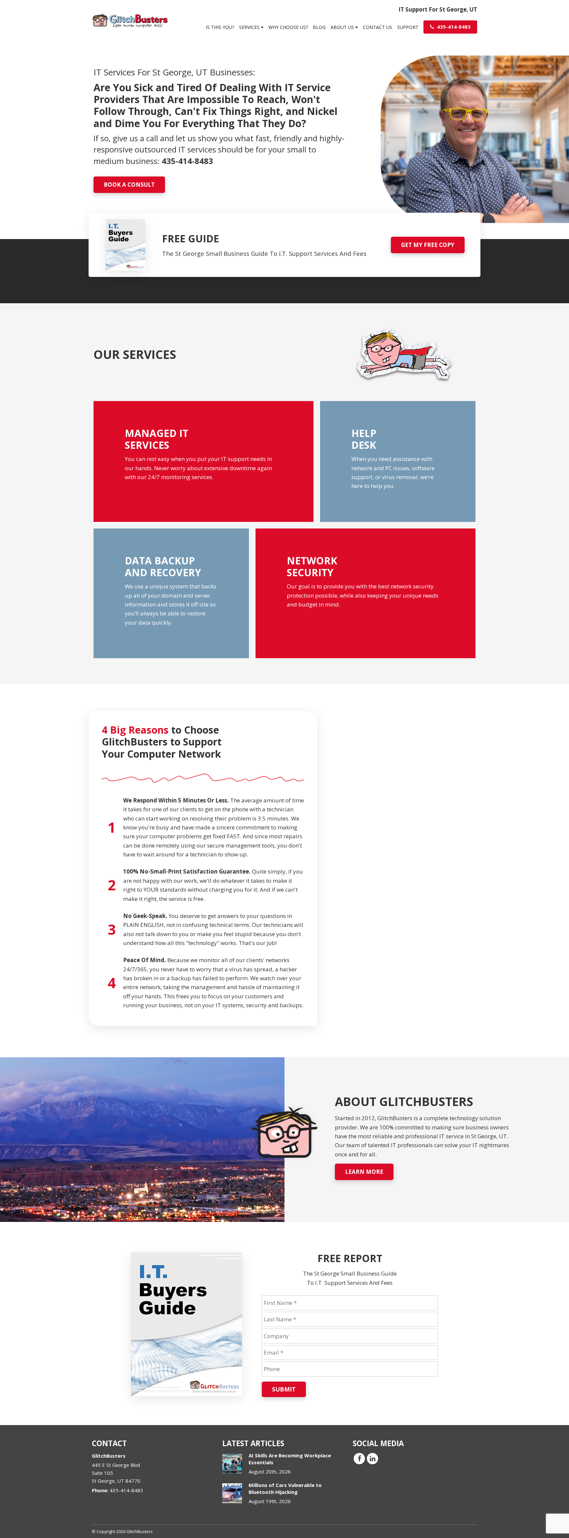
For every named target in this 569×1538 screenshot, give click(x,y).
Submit (284, 1389)
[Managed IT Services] (203, 461)
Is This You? (220, 27)
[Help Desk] (397, 461)
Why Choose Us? (288, 27)
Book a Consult (129, 184)
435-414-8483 (453, 26)
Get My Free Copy (427, 245)
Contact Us (377, 27)
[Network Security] (365, 593)
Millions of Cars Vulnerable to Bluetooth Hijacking (285, 1488)
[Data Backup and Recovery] (171, 593)
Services (250, 27)
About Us (343, 27)
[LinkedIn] (372, 1458)
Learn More (364, 1171)
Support (408, 27)
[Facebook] (359, 1458)
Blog (319, 27)
